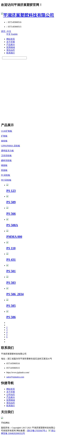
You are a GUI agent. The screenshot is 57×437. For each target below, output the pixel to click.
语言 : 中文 (6, 31)
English (14, 34)
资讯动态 (10, 50)
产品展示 (10, 44)
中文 (8, 34)
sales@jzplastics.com (15, 377)
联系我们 (10, 53)
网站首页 (10, 39)
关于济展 (10, 42)
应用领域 (10, 47)
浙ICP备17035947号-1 (37, 430)
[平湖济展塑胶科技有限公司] (27, 15)
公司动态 (10, 394)
